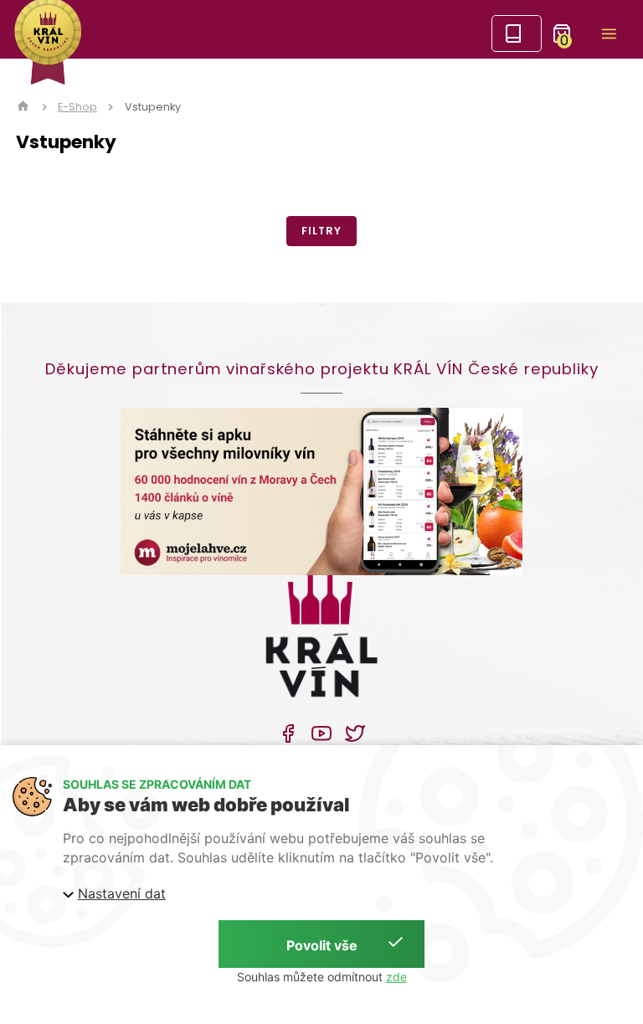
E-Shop (77, 107)
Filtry (321, 231)
